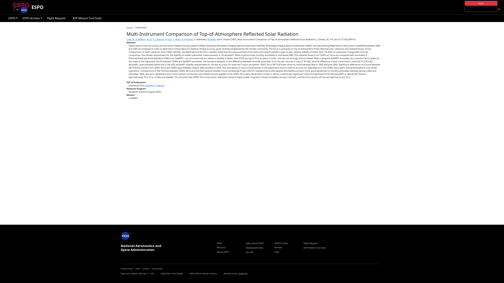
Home (130, 27)
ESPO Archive (30, 18)
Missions (221, 247)
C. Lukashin (158, 39)
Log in (481, 3)
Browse (278, 247)
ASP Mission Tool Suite (87, 18)
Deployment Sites (254, 247)
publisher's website (154, 85)
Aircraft (249, 252)
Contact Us (243, 273)
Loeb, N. (131, 39)
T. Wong (177, 39)
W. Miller (212, 39)
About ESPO (223, 252)
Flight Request (56, 18)
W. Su (149, 39)
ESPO (38, 7)
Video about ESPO (255, 243)
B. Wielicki (140, 39)
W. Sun (168, 39)
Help (277, 252)
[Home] (22, 7)
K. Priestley (187, 39)
